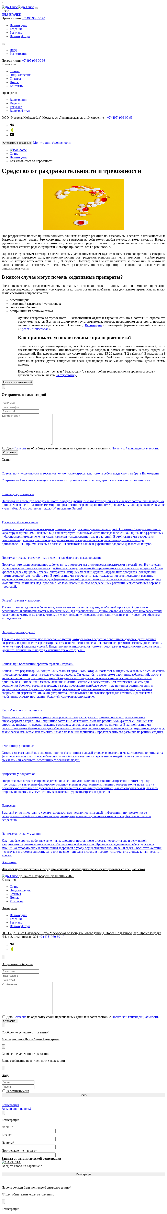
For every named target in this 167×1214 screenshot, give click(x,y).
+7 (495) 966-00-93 (120, 117)
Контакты (16, 86)
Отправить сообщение (17, 142)
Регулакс (16, 32)
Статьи (15, 71)
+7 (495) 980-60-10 (51, 936)
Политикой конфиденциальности (135, 448)
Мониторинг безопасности (52, 142)
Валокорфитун (20, 36)
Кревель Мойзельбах (34, 329)
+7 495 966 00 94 (33, 18)
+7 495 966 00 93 (33, 60)
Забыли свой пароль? (16, 1108)
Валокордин (18, 25)
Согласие (19, 448)
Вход (13, 50)
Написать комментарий (17, 382)
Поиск (14, 82)
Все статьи (9, 862)
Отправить (9, 452)
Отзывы (15, 78)
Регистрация (18, 53)
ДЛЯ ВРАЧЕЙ (11, 14)
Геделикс (16, 29)
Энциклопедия (20, 75)
